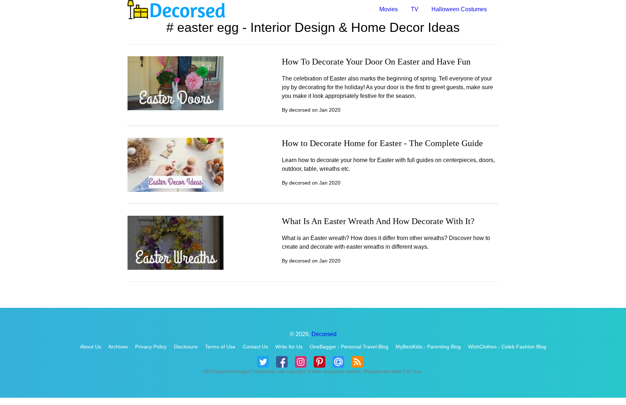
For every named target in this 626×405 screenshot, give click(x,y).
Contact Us (255, 347)
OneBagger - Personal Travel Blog (349, 347)
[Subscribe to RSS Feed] (357, 362)
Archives (118, 347)
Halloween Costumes (459, 9)
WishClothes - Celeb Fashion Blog (507, 347)
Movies (388, 9)
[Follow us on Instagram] (300, 362)
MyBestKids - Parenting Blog (428, 347)
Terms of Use (220, 347)
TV (414, 9)
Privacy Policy (151, 347)
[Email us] (338, 362)
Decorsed (324, 334)
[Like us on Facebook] (282, 362)
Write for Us (288, 347)
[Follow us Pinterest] (319, 362)
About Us (90, 347)
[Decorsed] (220, 9)
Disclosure (186, 347)
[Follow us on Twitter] (263, 362)
